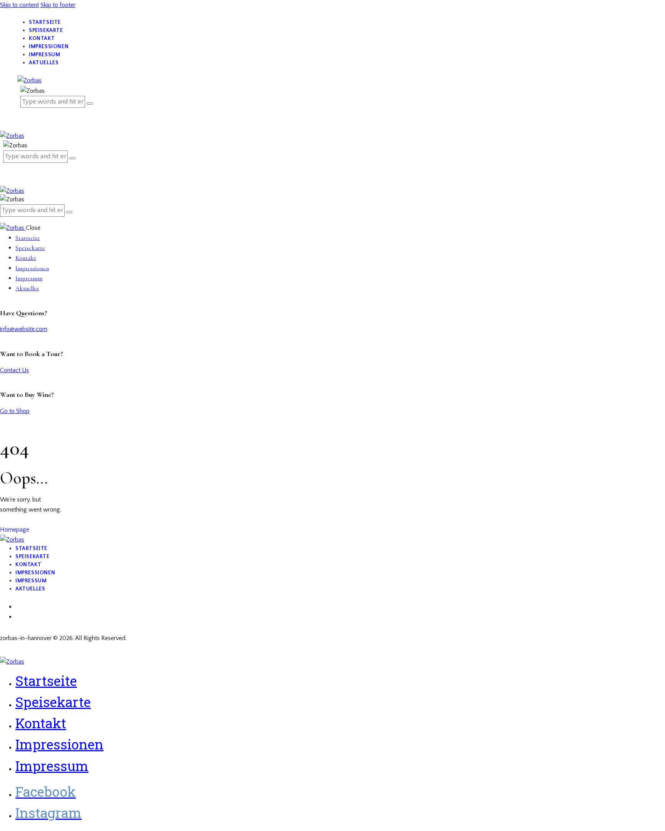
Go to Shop (15, 411)
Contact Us (14, 370)
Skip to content (19, 5)
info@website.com (23, 329)
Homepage (14, 529)
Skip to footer (57, 5)
